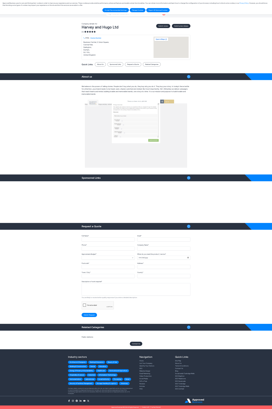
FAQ (140, 389)
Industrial (91, 375)
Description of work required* (92, 281)
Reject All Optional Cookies (158, 10)
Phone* (84, 245)
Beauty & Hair (112, 362)
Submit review (163, 26)
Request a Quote (133, 64)
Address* (140, 263)
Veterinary (124, 383)
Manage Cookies (137, 10)
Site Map (178, 361)
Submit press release (181, 26)
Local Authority (103, 379)
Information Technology (107, 375)
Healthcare (101, 371)
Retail (127, 379)
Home (141, 361)
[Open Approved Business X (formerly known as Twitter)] (88, 401)
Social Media (143, 379)
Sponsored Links (115, 64)
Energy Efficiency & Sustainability (81, 371)
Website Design (144, 371)
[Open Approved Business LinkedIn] (80, 401)
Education (102, 366)
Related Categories (151, 64)
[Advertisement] (136, 201)
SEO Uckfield (179, 389)
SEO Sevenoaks (180, 381)
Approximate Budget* (89, 254)
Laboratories (89, 379)
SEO (140, 368)
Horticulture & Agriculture (118, 371)
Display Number (95, 38)
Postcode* (85, 263)
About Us (100, 64)
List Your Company (145, 363)
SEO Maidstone (180, 379)
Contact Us (136, 344)
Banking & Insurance (96, 362)
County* (140, 272)
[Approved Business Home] (194, 401)
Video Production (145, 376)
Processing (117, 379)
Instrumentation (75, 379)
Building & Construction (78, 366)
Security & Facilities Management (81, 383)
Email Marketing (144, 373)
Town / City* (86, 272)
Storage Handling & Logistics (106, 383)
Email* (139, 236)
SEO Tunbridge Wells (182, 386)
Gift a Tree (143, 381)
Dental (92, 366)
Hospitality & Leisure (77, 375)
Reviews (142, 384)
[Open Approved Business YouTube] (84, 401)
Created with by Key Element (151, 407)
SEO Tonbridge (180, 384)
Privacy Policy (244, 3)
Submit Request (89, 315)
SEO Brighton (179, 376)
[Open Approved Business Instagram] (73, 401)
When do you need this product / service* (151, 254)
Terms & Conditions (182, 366)
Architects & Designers (78, 362)
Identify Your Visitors (146, 366)
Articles (142, 386)
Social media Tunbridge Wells (185, 373)
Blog (176, 371)
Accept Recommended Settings (116, 10)
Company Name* (143, 245)
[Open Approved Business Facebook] (69, 401)
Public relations (87, 337)
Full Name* (85, 236)
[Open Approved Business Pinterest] (77, 401)
